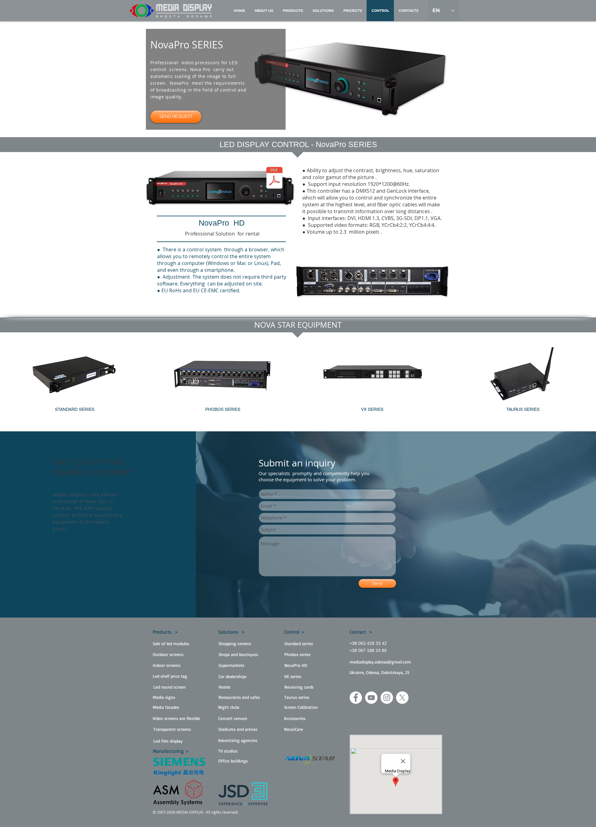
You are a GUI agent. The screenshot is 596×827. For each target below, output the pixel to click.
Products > (165, 632)
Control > (294, 632)
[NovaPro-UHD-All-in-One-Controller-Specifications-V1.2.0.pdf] (274, 178)
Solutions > (231, 632)
